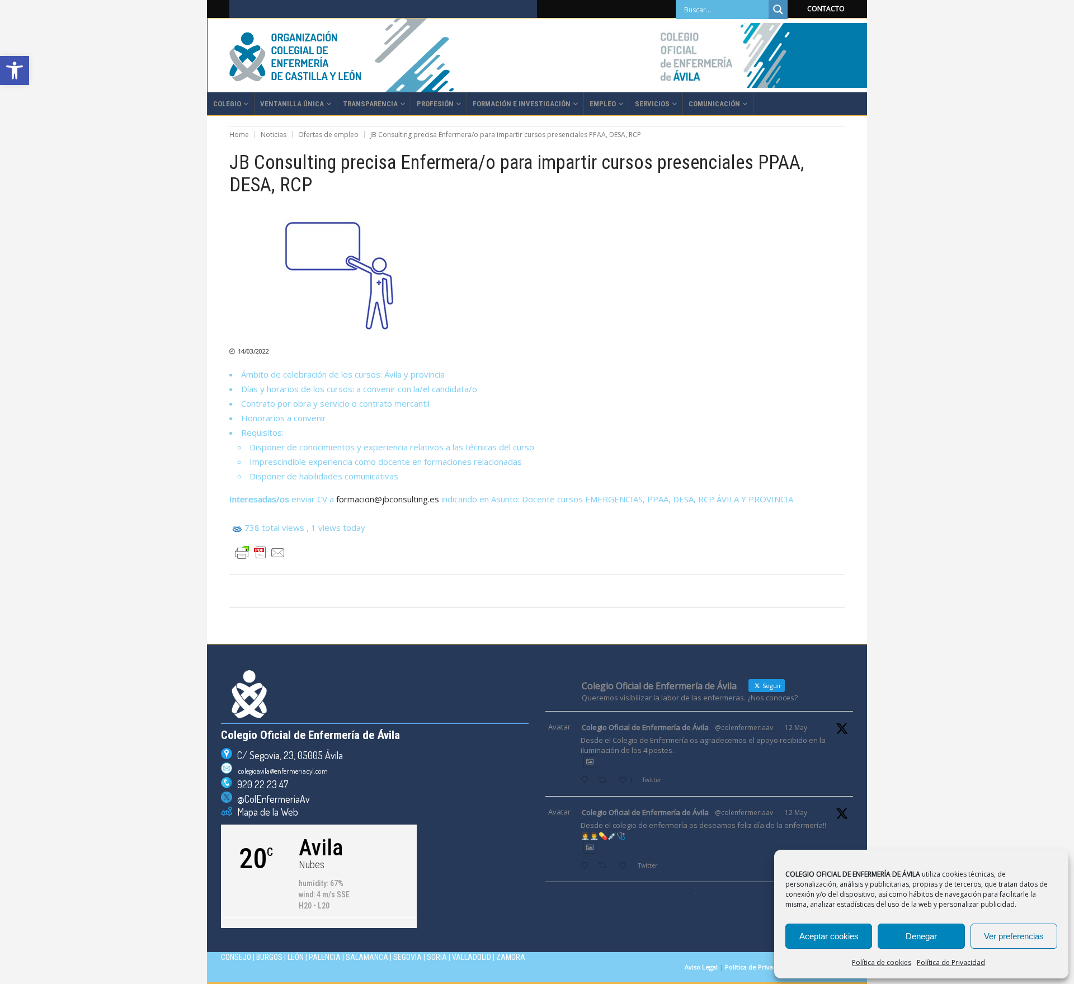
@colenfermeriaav (744, 727)
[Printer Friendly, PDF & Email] (260, 552)
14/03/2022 (253, 351)
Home (239, 134)
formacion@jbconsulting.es (387, 499)
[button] (14, 70)
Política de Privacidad (951, 962)
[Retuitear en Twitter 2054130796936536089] (605, 866)
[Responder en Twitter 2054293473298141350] (587, 781)
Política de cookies (881, 962)
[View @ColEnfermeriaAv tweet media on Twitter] (589, 761)
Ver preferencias (1014, 936)
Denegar (921, 936)
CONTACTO (826, 8)
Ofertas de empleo (328, 134)
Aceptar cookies (829, 936)
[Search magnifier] (778, 9)
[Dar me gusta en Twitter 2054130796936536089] (625, 866)
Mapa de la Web (265, 812)
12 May (796, 727)
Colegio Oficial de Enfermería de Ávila (645, 727)
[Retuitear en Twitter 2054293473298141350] (605, 781)
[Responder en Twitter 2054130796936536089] (587, 866)
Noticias (273, 134)
